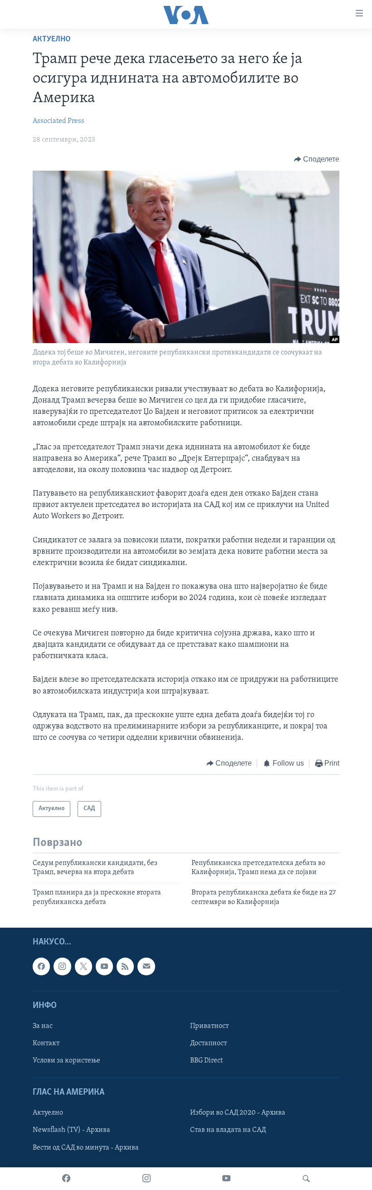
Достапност (208, 1043)
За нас (43, 1026)
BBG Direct (206, 1060)
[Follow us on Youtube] (104, 966)
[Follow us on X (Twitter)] (83, 966)
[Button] (317, 159)
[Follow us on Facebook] (41, 966)
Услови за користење (66, 1060)
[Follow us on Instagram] (62, 966)
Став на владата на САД (228, 1130)
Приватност (209, 1026)
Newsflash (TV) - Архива (71, 1130)
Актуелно (52, 39)
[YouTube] (226, 1178)
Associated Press (58, 121)
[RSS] (125, 966)
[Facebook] (66, 1178)
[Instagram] (146, 1178)
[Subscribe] (146, 966)
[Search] (306, 1178)
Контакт (46, 1043)
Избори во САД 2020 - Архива (237, 1113)
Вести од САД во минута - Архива (86, 1147)
